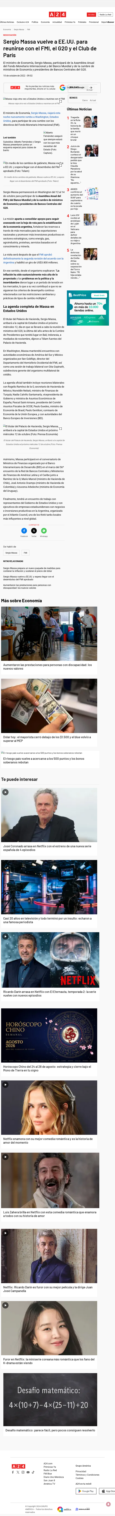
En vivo (91, 15)
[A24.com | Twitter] (18, 1472)
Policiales (82, 22)
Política (35, 22)
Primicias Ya (70, 22)
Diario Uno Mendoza (54, 1477)
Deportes (105, 22)
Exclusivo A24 (23, 22)
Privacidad (81, 1471)
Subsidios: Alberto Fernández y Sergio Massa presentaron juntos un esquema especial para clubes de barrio (22, 146)
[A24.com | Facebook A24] (13, 1472)
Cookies (79, 1478)
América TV (49, 1483)
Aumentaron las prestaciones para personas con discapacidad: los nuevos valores (27, 586)
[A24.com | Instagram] (23, 1472)
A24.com (48, 1463)
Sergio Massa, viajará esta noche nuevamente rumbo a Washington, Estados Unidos (31, 116)
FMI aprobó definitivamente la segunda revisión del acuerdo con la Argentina (33, 258)
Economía (45, 22)
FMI (28, 30)
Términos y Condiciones (87, 1474)
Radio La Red (105, 15)
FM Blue (48, 1473)
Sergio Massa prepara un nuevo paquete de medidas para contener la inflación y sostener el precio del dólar (31, 569)
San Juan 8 (49, 1480)
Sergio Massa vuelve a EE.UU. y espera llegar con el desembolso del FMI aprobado (28, 578)
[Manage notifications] (108, 1504)
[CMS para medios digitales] (80, 1509)
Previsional (94, 22)
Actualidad (57, 22)
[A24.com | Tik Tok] (33, 1472)
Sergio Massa (19, 30)
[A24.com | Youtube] (28, 1472)
